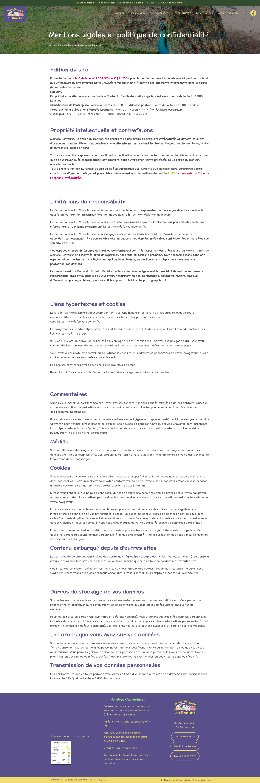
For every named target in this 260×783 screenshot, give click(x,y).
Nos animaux (170, 780)
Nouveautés (184, 780)
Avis (209, 780)
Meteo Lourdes (61, 743)
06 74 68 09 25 (185, 736)
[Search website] (244, 13)
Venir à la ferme (185, 746)
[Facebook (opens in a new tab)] (253, 13)
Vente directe (198, 780)
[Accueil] (50, 45)
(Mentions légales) (98, 780)
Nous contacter (185, 756)
